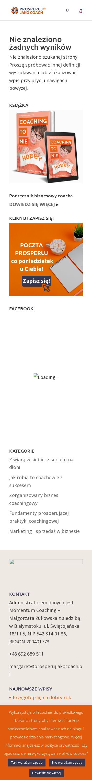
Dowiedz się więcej (46, 773)
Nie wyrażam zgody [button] (67, 762)
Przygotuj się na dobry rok (42, 697)
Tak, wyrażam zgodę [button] (26, 762)
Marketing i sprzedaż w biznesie (44, 531)
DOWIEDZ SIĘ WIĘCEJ (32, 204)
